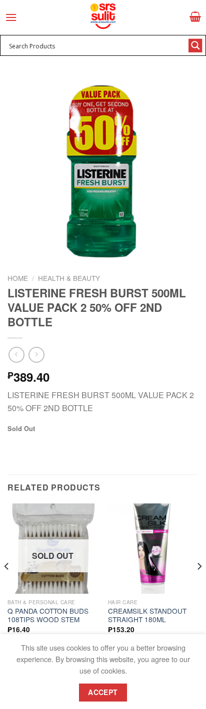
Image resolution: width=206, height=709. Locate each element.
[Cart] (195, 16)
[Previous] (7, 586)
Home (18, 278)
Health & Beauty (69, 278)
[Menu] (11, 17)
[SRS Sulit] (103, 16)
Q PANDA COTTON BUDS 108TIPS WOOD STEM (48, 615)
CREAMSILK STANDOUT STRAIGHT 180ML (147, 615)
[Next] (199, 586)
